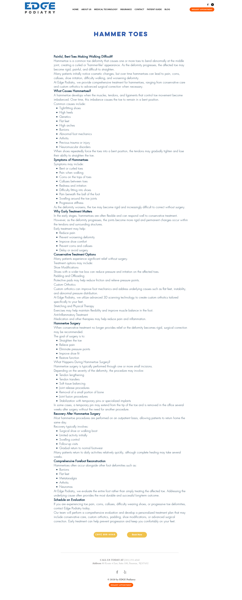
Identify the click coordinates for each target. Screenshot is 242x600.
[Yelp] (212, 4)
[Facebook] (207, 4)
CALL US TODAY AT (112, 559)
